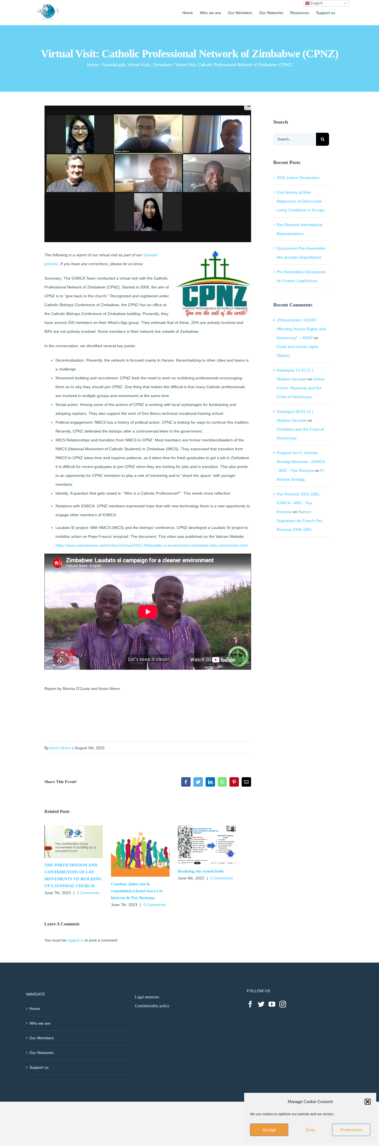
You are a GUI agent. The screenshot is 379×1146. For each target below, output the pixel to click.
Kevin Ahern (60, 748)
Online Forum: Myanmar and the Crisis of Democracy (301, 388)
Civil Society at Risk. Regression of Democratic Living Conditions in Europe (301, 201)
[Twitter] (261, 1004)
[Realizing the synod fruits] (207, 827)
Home (34, 1008)
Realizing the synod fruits (201, 871)
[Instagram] (282, 1004)
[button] (367, 1101)
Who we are (39, 1023)
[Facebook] (250, 1004)
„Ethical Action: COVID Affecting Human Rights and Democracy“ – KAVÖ (301, 329)
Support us (39, 1067)
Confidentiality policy (152, 1006)
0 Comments (88, 893)
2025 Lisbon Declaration (298, 177)
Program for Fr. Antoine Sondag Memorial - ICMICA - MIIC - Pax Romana (301, 462)
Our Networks (41, 1052)
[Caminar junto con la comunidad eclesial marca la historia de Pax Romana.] (140, 827)
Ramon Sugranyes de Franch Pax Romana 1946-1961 (299, 521)
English (316, 3)
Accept (269, 1129)
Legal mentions (147, 997)
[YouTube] (272, 1004)
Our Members (41, 1038)
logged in (75, 940)
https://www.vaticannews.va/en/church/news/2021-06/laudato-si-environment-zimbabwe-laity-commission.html (151, 545)
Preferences (351, 1129)
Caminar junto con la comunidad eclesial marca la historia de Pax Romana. (137, 891)
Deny (310, 1129)
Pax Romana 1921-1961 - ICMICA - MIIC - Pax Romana (299, 503)
